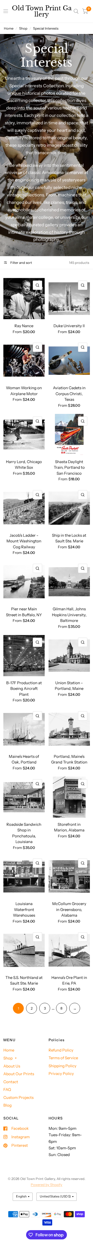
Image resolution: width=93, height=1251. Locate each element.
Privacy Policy (61, 1073)
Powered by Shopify (46, 1185)
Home (8, 28)
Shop (23, 28)
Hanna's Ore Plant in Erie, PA (69, 980)
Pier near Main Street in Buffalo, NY (24, 611)
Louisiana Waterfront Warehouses (24, 909)
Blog (7, 1105)
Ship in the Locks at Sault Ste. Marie (69, 538)
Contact (10, 1081)
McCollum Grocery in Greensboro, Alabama (69, 909)
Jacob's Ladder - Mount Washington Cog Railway (23, 541)
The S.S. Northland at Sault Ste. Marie (24, 980)
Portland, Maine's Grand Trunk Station (69, 759)
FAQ (7, 1089)
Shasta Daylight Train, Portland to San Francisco (69, 467)
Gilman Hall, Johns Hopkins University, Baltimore (69, 614)
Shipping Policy (62, 1065)
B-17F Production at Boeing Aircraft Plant (24, 688)
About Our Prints (18, 1073)
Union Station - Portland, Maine (69, 685)
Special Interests (45, 28)
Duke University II (69, 325)
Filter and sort (21, 262)
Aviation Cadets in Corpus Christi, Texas (69, 393)
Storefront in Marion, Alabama (69, 827)
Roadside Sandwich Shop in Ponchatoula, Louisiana (23, 833)
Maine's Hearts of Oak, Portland (24, 759)
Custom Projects (18, 1097)
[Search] (76, 11)
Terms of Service (63, 1057)
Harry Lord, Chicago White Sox (24, 464)
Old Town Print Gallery (42, 11)
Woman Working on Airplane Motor (24, 390)
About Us (11, 1066)
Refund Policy (61, 1050)
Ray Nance (23, 325)
